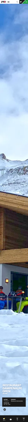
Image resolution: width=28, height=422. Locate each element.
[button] (17, 2)
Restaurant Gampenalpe (17, 401)
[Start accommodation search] (25, 2)
